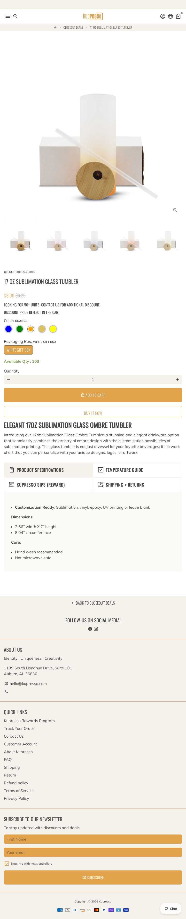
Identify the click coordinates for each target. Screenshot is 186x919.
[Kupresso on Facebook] (90, 628)
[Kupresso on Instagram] (96, 628)
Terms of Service (19, 790)
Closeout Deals (73, 27)
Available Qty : (21, 361)
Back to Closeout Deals (93, 603)
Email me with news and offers (31, 863)
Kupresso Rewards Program (29, 720)
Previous (8, 127)
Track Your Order (19, 728)
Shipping (12, 767)
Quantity (12, 371)
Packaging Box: (30, 341)
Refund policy (16, 782)
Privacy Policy (16, 798)
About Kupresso (18, 751)
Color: (15, 320)
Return (10, 775)
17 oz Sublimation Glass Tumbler (111, 27)
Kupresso (105, 901)
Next (177, 127)
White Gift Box (18, 350)
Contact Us (14, 736)
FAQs (9, 759)
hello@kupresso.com (25, 683)
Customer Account (20, 744)
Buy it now (93, 413)
